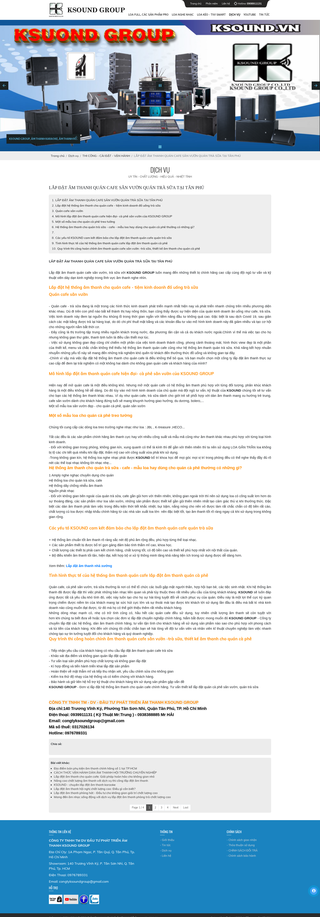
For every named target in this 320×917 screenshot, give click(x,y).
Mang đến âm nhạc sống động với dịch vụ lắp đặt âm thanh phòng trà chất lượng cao (112, 797)
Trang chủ (195, 3)
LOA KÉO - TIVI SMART (211, 14)
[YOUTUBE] (71, 899)
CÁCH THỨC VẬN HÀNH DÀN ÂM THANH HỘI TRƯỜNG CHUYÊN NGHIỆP (105, 772)
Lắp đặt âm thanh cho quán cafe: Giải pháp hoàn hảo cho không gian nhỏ (104, 776)
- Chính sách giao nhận (242, 840)
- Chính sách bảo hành (241, 855)
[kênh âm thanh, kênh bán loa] (55, 899)
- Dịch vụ (165, 850)
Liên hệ (226, 3)
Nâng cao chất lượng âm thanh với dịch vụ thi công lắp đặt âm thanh (101, 780)
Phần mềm (212, 3)
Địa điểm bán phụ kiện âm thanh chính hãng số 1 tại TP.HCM (95, 768)
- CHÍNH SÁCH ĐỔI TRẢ (242, 850)
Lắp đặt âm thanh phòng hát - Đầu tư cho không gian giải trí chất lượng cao (106, 793)
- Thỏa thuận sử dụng (241, 845)
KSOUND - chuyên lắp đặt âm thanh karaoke (85, 785)
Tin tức (264, 14)
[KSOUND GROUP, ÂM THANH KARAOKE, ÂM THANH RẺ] (160, 146)
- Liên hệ (165, 855)
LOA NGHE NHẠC (183, 14)
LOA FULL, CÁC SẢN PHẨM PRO (148, 14)
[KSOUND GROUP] (83, 899)
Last (185, 807)
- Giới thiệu (167, 840)
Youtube (250, 14)
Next (176, 807)
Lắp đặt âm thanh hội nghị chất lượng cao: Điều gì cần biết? (94, 789)
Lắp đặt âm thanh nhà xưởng (89, 566)
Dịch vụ (234, 14)
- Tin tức (165, 845)
